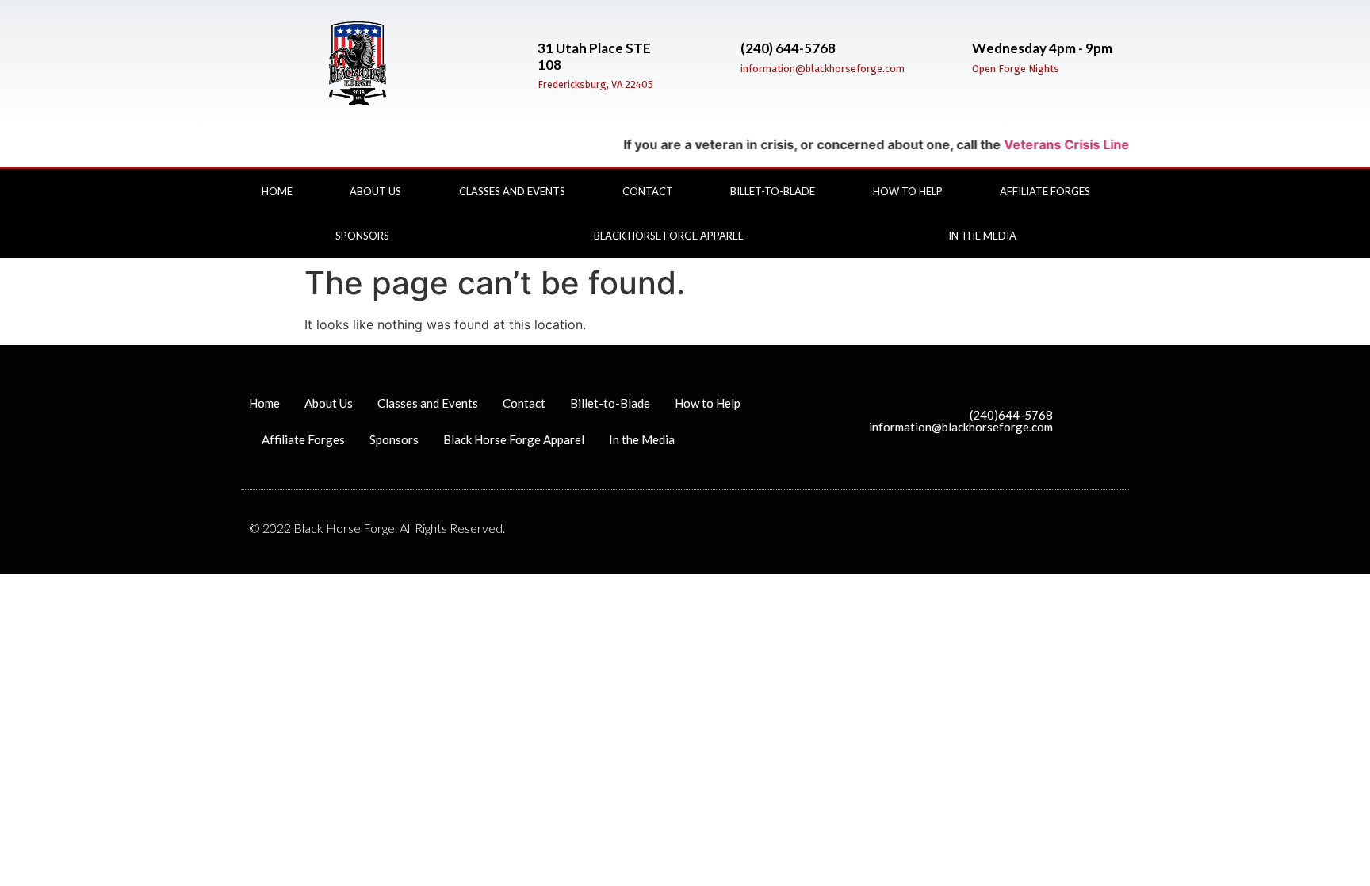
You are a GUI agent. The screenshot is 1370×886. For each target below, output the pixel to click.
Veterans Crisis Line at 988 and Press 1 (1113, 144)
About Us (375, 191)
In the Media (982, 235)
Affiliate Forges (1045, 191)
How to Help (908, 191)
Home (277, 191)
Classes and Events (512, 191)
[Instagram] (1130, 225)
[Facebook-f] (1130, 201)
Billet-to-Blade (772, 191)
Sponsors (362, 235)
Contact (647, 191)
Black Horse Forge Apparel (668, 235)
